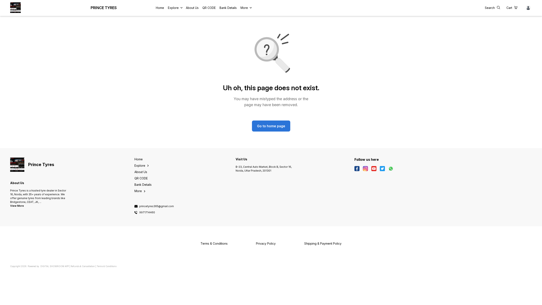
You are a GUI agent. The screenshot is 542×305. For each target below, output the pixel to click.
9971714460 (147, 212)
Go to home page (271, 126)
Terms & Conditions (106, 266)
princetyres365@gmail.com (156, 206)
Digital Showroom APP (54, 266)
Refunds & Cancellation (83, 266)
